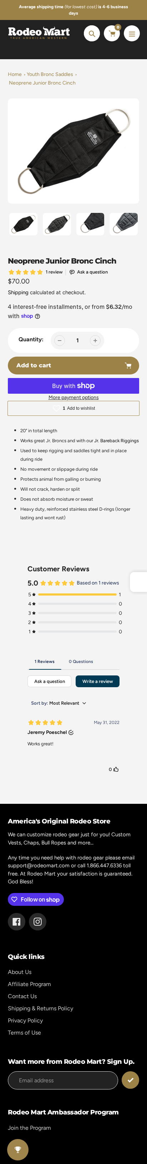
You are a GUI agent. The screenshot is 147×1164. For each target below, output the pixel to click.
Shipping (18, 292)
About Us (19, 972)
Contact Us (22, 996)
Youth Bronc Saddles (50, 74)
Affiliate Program (29, 984)
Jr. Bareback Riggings (116, 440)
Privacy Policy (25, 1020)
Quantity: (31, 339)
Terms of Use (24, 1032)
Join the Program (29, 1127)
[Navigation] (132, 33)
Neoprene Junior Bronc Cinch (42, 83)
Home (15, 74)
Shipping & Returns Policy (40, 1008)
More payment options (74, 397)
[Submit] (130, 1080)
